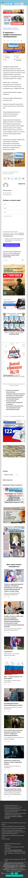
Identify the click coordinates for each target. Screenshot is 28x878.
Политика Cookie (6, 838)
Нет (16, 873)
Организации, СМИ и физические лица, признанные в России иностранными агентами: (14, 407)
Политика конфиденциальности (14, 875)
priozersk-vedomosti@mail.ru (15, 850)
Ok (12, 873)
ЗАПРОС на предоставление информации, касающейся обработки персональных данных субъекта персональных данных (13, 832)
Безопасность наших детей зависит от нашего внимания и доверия (13, 762)
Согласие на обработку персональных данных (13, 826)
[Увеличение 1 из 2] (11, 154)
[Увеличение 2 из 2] (23, 154)
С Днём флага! (8, 651)
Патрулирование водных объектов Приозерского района (13, 704)
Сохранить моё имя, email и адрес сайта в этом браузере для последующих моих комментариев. (14, 240)
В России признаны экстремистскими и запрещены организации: (14, 402)
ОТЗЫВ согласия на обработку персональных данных (13, 836)
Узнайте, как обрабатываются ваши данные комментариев (11, 254)
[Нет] (26, 869)
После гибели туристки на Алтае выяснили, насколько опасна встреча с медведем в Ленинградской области (13, 732)
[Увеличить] (23, 300)
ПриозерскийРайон (9, 173)
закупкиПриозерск (14, 172)
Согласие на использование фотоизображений (14, 828)
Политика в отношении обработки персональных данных (14, 823)
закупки (6, 172)
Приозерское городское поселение (13, 50)
